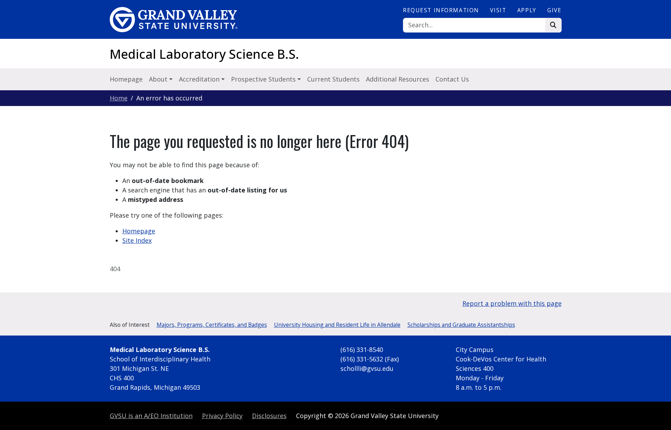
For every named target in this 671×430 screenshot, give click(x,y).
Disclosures (269, 415)
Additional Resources (397, 79)
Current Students (333, 79)
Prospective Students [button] (264, 79)
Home (119, 98)
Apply (526, 10)
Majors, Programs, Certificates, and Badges (212, 325)
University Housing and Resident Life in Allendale (337, 325)
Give (554, 10)
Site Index (137, 240)
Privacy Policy (222, 415)
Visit (498, 10)
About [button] (159, 79)
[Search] (553, 25)
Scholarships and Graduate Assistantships (461, 325)
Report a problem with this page (512, 303)
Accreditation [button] (200, 79)
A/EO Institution (151, 415)
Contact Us (452, 79)
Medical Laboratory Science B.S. (204, 54)
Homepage (126, 79)
